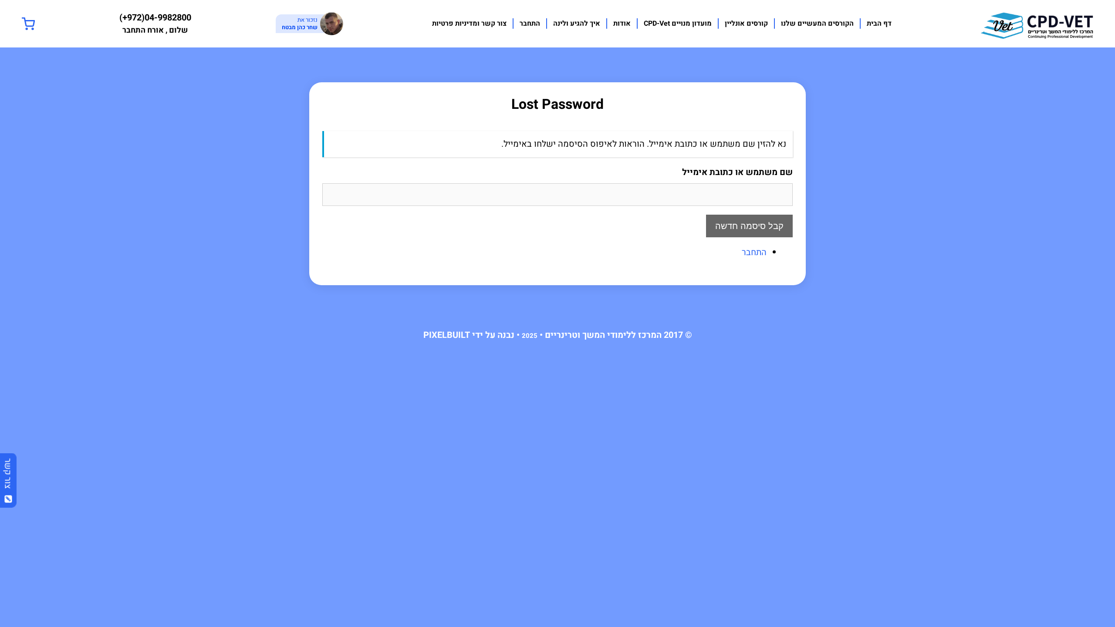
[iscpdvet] (1037, 23)
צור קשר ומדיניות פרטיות (469, 23)
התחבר (530, 23)
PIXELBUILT (446, 335)
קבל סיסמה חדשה (749, 226)
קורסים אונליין (746, 23)
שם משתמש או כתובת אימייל (737, 172)
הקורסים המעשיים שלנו (817, 23)
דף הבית (879, 23)
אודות (622, 23)
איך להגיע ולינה (576, 23)
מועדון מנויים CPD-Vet (678, 23)
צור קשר (8, 476)
